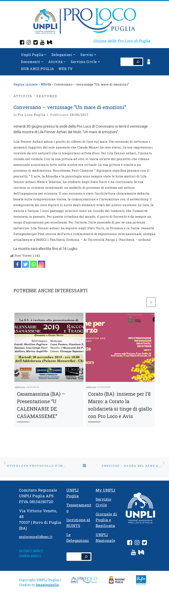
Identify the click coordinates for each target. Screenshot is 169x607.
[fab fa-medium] (141, 553)
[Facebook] (22, 43)
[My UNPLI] (49, 43)
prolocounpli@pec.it (35, 537)
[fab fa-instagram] (137, 543)
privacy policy (31, 550)
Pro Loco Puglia (31, 115)
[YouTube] (42, 43)
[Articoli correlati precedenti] (141, 302)
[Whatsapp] (33, 264)
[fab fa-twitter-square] (144, 543)
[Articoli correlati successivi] (151, 302)
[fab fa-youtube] (133, 553)
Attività (46, 84)
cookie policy (30, 555)
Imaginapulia (47, 585)
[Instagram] (29, 43)
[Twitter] (35, 43)
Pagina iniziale (25, 84)
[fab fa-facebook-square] (129, 543)
